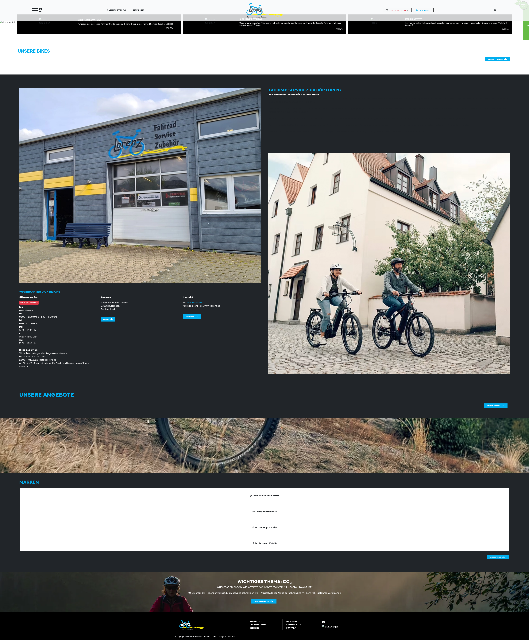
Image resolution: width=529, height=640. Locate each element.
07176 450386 (424, 10)
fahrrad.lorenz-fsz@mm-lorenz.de (201, 305)
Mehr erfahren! (262, 601)
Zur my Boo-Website (266, 511)
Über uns (138, 10)
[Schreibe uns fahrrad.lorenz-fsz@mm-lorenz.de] (495, 10)
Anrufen (190, 316)
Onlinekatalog (116, 10)
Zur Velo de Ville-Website (266, 495)
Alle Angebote (493, 406)
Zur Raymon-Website (266, 543)
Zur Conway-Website (266, 527)
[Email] (324, 622)
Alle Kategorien (495, 59)
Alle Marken (495, 557)
